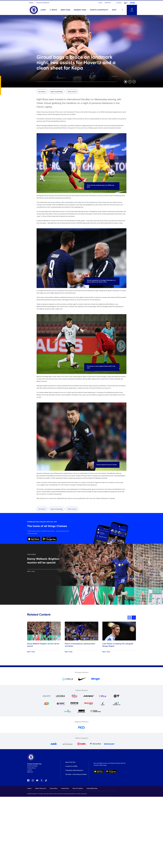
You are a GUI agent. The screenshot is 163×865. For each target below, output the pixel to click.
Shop (114, 10)
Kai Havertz (42, 91)
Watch (54, 10)
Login (100, 2)
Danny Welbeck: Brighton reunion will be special (43, 645)
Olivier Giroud (72, 91)
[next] (134, 618)
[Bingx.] (132, 2)
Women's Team (80, 10)
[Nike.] (126, 2)
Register (107, 2)
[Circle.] (119, 2)
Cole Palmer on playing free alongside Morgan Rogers (117, 645)
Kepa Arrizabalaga (57, 91)
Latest (43, 10)
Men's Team (65, 10)
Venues (31, 2)
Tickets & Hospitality (99, 10)
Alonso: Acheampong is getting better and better (80, 645)
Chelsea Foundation (42, 2)
